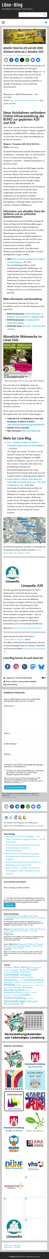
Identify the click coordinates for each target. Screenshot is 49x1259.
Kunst (21, 980)
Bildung (25, 967)
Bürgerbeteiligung (35, 967)
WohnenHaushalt (12, 1004)
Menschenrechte (38, 982)
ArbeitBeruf (8, 967)
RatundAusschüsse (14, 990)
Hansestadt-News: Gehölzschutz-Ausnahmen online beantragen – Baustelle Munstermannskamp (23, 848)
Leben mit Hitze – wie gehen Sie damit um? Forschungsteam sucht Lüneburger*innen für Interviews (23, 871)
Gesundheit (25, 972)
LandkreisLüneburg (34, 980)
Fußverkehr (7, 972)
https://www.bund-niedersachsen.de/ (24, 100)
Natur (32, 985)
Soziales (25, 994)
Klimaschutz (11, 979)
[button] (6, 60)
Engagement (10, 678)
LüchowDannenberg (26, 982)
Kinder (30, 977)
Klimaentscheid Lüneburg (13, 916)
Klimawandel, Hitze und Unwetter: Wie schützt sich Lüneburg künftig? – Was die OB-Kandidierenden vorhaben (24, 946)
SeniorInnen (7, 995)
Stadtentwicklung (15, 997)
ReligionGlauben (26, 992)
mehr (22, 782)
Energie (15, 970)
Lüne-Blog (12, 5)
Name (7, 733)
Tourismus (30, 998)
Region (29, 678)
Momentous (34, 1256)
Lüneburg (19, 678)
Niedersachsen (8, 987)
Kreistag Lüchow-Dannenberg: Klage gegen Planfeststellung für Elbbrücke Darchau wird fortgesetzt (22, 856)
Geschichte (15, 972)
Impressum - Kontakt (12, 1247)
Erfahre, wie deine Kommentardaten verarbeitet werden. (20, 796)
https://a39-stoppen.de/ (31, 431)
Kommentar (9, 706)
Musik (19, 985)
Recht (27, 990)
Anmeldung (14, 147)
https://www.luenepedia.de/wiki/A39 (27, 628)
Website (7, 754)
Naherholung (26, 985)
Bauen (8, 681)
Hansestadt (11, 974)
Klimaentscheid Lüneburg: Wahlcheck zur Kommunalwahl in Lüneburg (24, 917)
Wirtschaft (33, 1001)
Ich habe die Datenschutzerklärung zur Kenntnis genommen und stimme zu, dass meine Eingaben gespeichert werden (25, 772)
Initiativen (14, 681)
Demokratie (7, 970)
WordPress (22, 1256)
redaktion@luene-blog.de (13, 639)
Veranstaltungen (15, 1001)
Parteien (17, 987)
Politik (25, 678)
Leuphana (17, 982)
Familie (22, 970)
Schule (34, 992)
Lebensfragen (8, 982)
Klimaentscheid (24, 681)
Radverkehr (27, 987)
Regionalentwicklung (10, 684)
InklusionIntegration (12, 977)
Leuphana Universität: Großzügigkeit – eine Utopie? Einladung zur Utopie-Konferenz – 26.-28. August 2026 (25, 839)
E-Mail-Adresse (10, 744)
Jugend (23, 977)
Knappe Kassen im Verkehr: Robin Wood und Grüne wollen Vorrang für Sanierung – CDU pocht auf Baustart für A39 (26, 482)
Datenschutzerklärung (12, 1245)
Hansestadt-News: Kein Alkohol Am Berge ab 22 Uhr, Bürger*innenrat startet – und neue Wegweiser (24, 931)
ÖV (22, 1004)
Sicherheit (16, 995)
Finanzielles (32, 969)
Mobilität (33, 681)
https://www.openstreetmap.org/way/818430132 (26, 424)
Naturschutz (39, 985)
